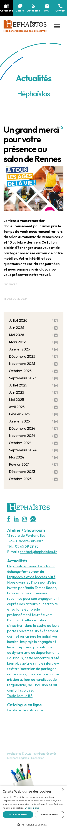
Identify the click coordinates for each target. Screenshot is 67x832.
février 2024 (33, 464)
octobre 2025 (33, 370)
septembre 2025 (33, 378)
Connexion (37, 758)
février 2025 (33, 414)
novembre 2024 (33, 435)
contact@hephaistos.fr (38, 551)
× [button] (63, 789)
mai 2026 (33, 334)
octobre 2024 (33, 442)
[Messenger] (33, 519)
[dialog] (33, 809)
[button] (57, 25)
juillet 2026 (33, 320)
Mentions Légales (18, 758)
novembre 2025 (33, 363)
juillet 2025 (33, 385)
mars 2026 (33, 342)
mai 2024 (33, 457)
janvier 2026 (33, 349)
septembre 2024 (33, 450)
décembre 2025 (33, 356)
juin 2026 (33, 327)
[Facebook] (8, 519)
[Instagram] (24, 519)
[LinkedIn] (16, 519)
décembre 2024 (33, 428)
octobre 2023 (33, 478)
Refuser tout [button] (49, 814)
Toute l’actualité (20, 695)
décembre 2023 (33, 471)
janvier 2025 (33, 421)
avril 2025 (33, 406)
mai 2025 (33, 399)
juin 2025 (33, 392)
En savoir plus (32, 807)
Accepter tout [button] (18, 814)
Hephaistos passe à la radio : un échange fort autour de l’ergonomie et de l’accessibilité (31, 571)
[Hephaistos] (25, 25)
